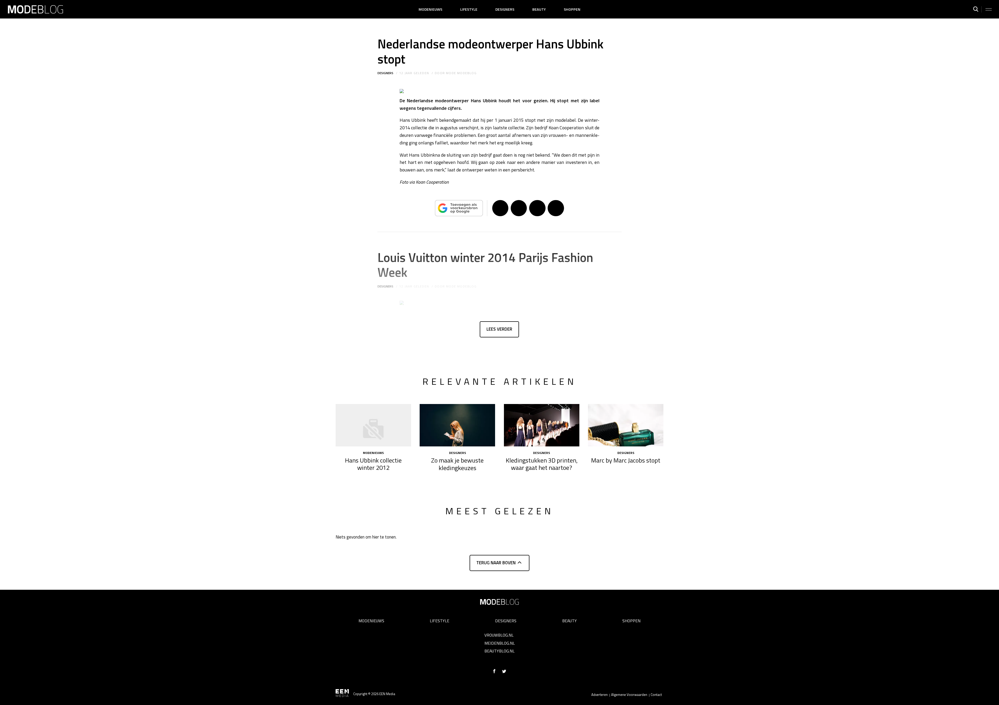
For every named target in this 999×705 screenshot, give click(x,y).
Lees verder (499, 329)
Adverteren (599, 694)
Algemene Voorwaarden (629, 694)
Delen (500, 208)
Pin (537, 208)
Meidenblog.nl (499, 643)
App (556, 208)
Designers (504, 9)
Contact (656, 694)
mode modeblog (461, 72)
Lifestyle (468, 9)
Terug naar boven (496, 562)
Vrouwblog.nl (499, 635)
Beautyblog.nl (499, 651)
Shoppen (572, 9)
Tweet (519, 208)
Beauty (539, 9)
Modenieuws (430, 9)
